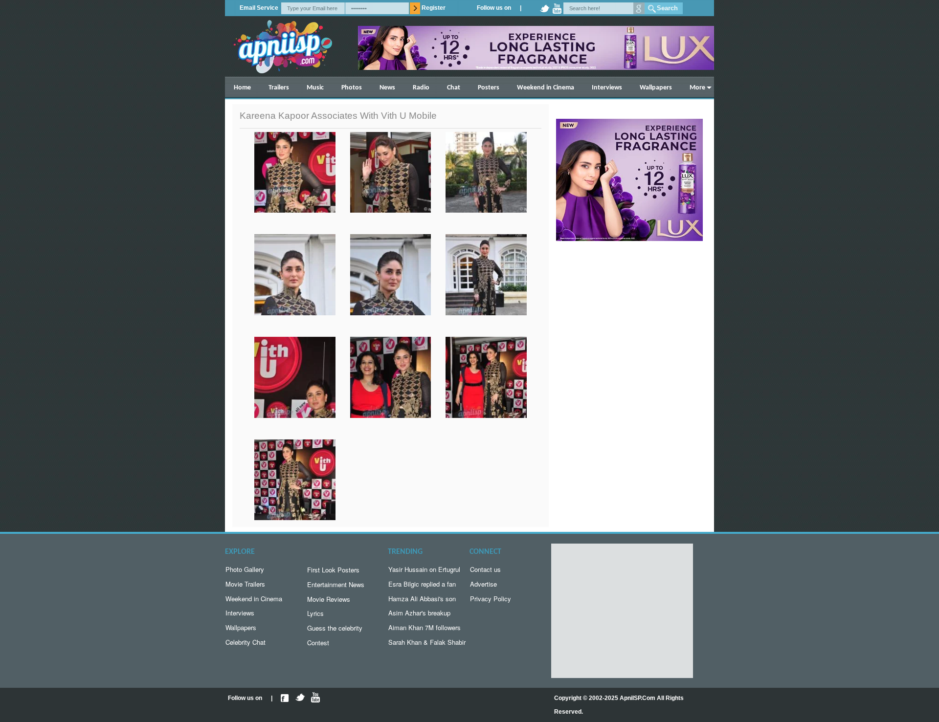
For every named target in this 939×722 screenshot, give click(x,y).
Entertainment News (335, 584)
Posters (488, 87)
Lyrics (315, 613)
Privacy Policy (490, 598)
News (387, 87)
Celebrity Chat (245, 642)
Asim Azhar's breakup (419, 612)
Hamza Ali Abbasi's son (422, 598)
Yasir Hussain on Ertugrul (424, 569)
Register (434, 7)
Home (242, 87)
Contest (318, 642)
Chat (453, 87)
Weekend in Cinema (545, 87)
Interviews (607, 87)
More (697, 87)
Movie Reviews (328, 599)
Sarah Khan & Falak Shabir (427, 642)
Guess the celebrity (334, 628)
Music (315, 87)
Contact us (485, 569)
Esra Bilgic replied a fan (422, 584)
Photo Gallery (244, 569)
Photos (351, 87)
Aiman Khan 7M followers (424, 627)
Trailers (278, 87)
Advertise (483, 584)
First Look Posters (333, 569)
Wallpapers (656, 87)
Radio (421, 87)
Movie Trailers (245, 584)
